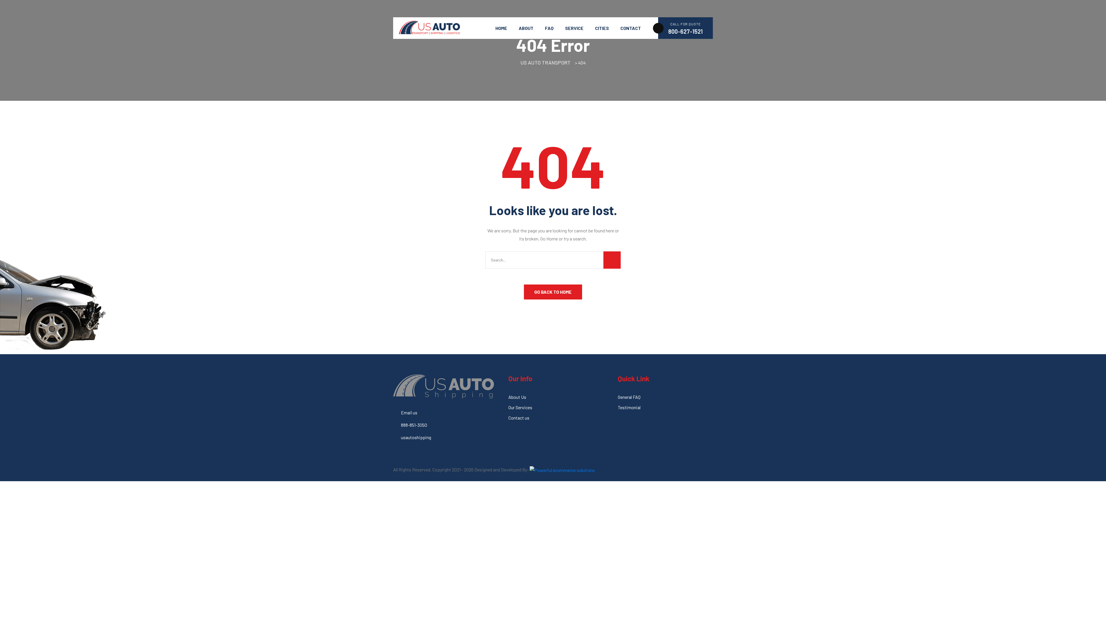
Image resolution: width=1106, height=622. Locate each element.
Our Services (520, 407)
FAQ (549, 28)
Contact (630, 28)
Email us (409, 412)
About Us (517, 397)
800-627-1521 (685, 31)
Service (574, 28)
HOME (501, 28)
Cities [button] (602, 28)
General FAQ (629, 397)
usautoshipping (416, 437)
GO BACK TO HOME (553, 292)
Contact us (518, 417)
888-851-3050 (414, 425)
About (526, 28)
